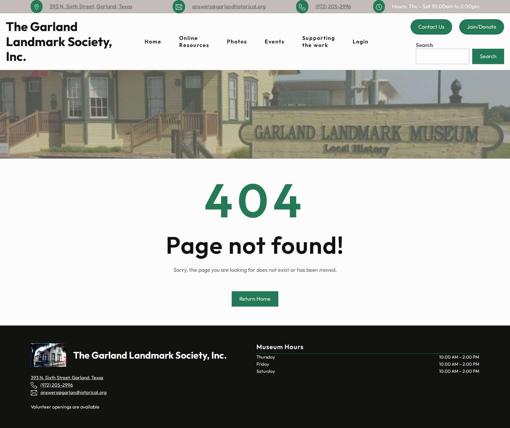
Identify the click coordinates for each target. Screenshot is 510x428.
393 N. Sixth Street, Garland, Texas (91, 6)
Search (424, 45)
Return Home (255, 298)
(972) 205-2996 (333, 6)
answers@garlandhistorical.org (229, 6)
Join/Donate (481, 26)
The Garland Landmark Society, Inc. (59, 41)
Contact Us (431, 26)
